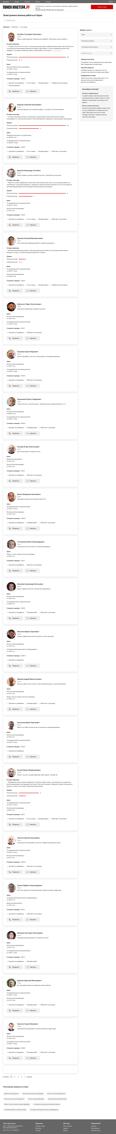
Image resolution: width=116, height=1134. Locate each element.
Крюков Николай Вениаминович (30, 238)
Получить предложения (90, 93)
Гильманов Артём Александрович (31, 542)
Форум (37, 1)
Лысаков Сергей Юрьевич (27, 351)
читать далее (56, 50)
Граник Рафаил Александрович (29, 885)
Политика (6, 1130)
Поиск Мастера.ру (9, 1123)
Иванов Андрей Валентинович (29, 679)
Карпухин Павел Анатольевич (29, 304)
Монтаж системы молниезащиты (14, 1099)
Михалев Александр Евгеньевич (30, 584)
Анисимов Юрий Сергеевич (28, 722)
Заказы (16, 1)
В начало (6, 1077)
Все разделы (95, 1128)
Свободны (6, 27)
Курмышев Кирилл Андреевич (29, 399)
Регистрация (67, 1126)
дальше (29, 1077)
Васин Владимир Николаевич (29, 494)
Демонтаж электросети (11, 1093)
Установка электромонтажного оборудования (44, 1110)
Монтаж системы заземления (56, 1093)
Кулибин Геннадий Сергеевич (29, 34)
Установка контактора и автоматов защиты (47, 1104)
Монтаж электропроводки (36, 1099)
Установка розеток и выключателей (15, 1110)
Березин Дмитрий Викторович (29, 980)
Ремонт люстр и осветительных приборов (17, 1104)
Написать (33, 91)
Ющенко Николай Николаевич (29, 105)
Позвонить (15, 91)
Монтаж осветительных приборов (33, 1093)
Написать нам (95, 1130)
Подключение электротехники (57, 1099)
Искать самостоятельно (90, 106)
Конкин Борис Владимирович (29, 770)
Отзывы (27, 1)
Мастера (6, 1)
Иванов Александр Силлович (29, 170)
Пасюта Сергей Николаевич (28, 838)
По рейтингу (15, 27)
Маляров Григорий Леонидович (30, 933)
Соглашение (14, 1130)
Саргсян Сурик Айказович (27, 1024)
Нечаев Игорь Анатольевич (28, 447)
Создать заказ (102, 7)
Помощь (48, 1)
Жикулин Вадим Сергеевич (28, 631)
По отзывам (23, 27)
